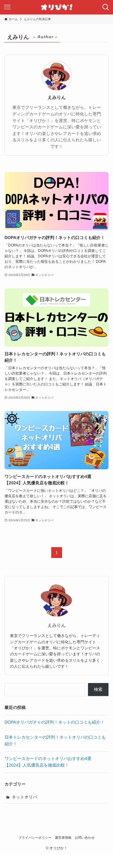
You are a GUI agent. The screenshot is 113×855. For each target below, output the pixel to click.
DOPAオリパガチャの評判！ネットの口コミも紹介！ (55, 722)
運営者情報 (63, 837)
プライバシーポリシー (35, 837)
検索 (98, 689)
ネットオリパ (24, 797)
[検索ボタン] (106, 7)
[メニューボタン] (7, 7)
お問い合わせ (85, 837)
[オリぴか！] (56, 7)
